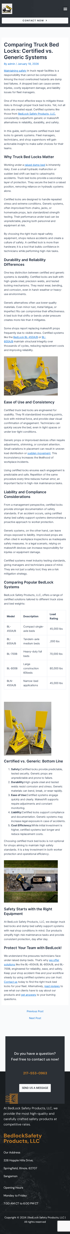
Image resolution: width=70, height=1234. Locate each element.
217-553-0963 (35, 1073)
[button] (65, 9)
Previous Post (35, 1011)
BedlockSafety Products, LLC (23, 1138)
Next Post (35, 1018)
